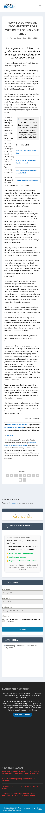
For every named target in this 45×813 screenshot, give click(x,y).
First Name (6, 589)
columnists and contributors (14, 427)
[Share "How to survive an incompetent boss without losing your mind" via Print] (24, 480)
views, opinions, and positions (17, 424)
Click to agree (29, 809)
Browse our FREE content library (21, 553)
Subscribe (22, 629)
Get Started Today (22, 715)
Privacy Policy (39, 808)
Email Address (7, 607)
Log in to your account (17, 557)
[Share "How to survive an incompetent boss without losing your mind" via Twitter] (11, 475)
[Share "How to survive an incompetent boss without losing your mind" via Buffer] (33, 475)
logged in (15, 503)
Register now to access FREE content (22, 561)
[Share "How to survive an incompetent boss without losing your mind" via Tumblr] (20, 475)
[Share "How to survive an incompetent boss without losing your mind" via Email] (20, 480)
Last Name (6, 598)
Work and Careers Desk (18, 38)
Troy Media (9, 435)
